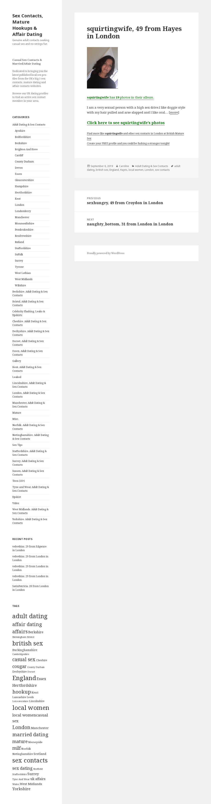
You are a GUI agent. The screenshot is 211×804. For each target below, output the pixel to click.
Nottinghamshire (22, 754)
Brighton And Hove (26, 149)
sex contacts (30, 760)
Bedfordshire (23, 137)
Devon (19, 167)
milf (16, 748)
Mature (16, 412)
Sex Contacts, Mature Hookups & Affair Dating (27, 24)
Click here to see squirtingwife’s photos (126, 122)
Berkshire (21, 143)
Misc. (15, 419)
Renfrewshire (23, 236)
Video (15, 503)
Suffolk (19, 254)
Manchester (22, 217)
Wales (15, 784)
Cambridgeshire (20, 654)
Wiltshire (20, 285)
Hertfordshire (23, 192)
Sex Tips (17, 445)
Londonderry (23, 211)
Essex (18, 174)
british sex (27, 643)
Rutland (19, 242)
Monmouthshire (24, 223)
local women (30, 707)
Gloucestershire (24, 180)
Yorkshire (21, 788)
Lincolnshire (37, 701)
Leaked (16, 377)
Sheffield (38, 768)
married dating (30, 734)
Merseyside (35, 742)
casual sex (23, 659)
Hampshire (21, 186)
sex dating (22, 768)
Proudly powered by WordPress (105, 253)
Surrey (19, 260)
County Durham (24, 161)
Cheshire (41, 660)
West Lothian (23, 273)
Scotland (40, 754)
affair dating (27, 624)
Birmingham (19, 636)
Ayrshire (20, 131)
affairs (20, 631)
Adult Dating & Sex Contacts (28, 124)
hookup (21, 691)
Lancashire (19, 697)
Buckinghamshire (24, 650)
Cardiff (19, 155)
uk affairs (37, 779)
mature (20, 741)
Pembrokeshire (24, 229)
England (24, 678)
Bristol (30, 636)
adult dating (29, 616)
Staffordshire (23, 248)
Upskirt (16, 497)
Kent (18, 198)
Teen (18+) (18, 481)
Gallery (16, 361)
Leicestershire (20, 701)
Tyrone (19, 267)
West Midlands (24, 279)
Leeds (30, 697)
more (174, 112)
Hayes (123, 170)
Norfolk (26, 749)
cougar (19, 666)
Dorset (31, 671)
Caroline (124, 166)
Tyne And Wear (21, 779)
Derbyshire (19, 671)
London (19, 205)
